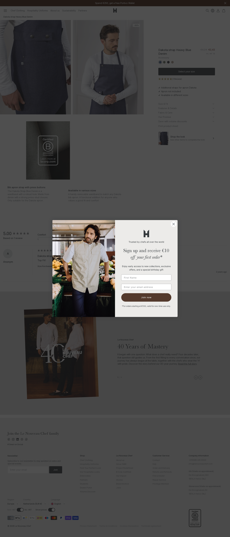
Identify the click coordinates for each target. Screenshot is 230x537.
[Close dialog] (173, 224)
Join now (146, 297)
